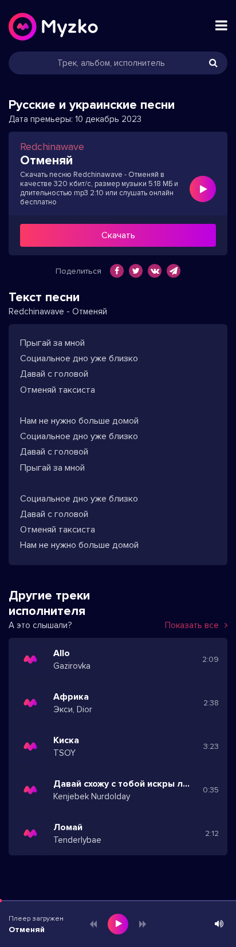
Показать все (192, 625)
